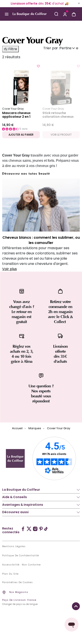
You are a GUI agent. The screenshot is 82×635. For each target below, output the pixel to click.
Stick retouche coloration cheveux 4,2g (58, 115)
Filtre (12, 48)
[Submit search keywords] (56, 14)
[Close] (79, 3)
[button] (65, 14)
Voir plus (9, 268)
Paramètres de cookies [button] (17, 582)
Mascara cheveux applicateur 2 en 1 (16, 115)
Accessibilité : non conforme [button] (21, 564)
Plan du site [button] (10, 573)
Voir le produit (61, 134)
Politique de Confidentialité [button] (20, 555)
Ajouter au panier (21, 134)
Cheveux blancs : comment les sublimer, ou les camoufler (41, 240)
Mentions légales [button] (14, 546)
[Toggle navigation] (6, 14)
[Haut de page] (76, 606)
